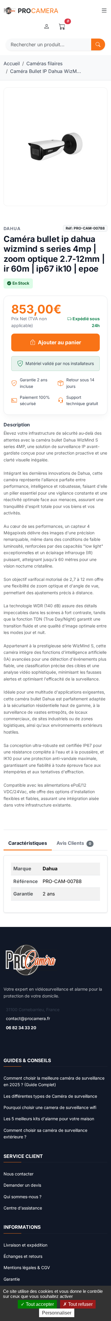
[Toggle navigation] (104, 10)
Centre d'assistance (23, 1207)
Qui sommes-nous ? (22, 1196)
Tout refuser (80, 1304)
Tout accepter (39, 1304)
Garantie (12, 1279)
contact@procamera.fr (28, 1018)
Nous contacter (18, 1173)
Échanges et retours (23, 1256)
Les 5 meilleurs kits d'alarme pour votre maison (49, 1118)
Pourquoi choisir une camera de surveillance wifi (50, 1107)
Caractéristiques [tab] (27, 843)
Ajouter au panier (59, 342)
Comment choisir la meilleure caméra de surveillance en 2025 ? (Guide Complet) (54, 1081)
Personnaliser (56, 1312)
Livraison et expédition (25, 1244)
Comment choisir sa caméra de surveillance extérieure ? (45, 1133)
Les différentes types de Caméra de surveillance (50, 1096)
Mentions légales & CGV (27, 1267)
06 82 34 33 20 (21, 1027)
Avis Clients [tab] (74, 843)
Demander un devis (22, 1185)
